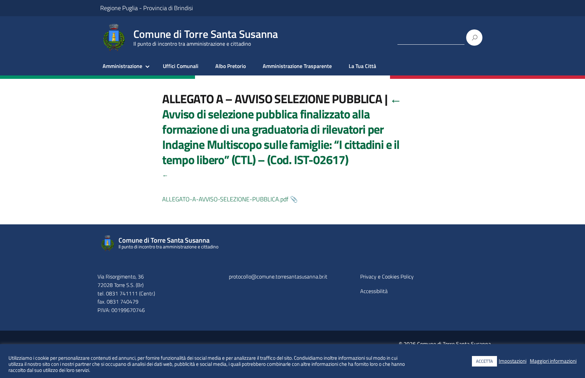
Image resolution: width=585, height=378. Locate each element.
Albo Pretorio (230, 66)
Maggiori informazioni (553, 361)
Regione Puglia (119, 8)
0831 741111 (122, 293)
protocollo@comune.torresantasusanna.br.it (278, 276)
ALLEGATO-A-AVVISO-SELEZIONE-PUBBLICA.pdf (225, 199)
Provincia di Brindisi (168, 8)
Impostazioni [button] (512, 361)
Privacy (368, 276)
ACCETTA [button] (484, 361)
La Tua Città (362, 66)
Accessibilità (374, 291)
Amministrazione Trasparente (297, 66)
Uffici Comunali (180, 66)
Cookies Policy (398, 276)
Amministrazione (122, 66)
